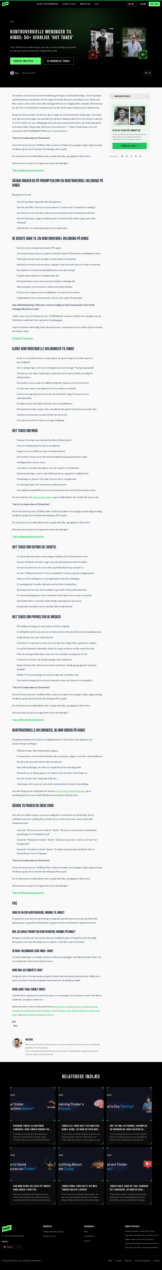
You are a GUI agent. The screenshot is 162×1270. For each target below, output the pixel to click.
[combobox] (12, 1247)
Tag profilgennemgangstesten (28, 170)
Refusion (128, 1261)
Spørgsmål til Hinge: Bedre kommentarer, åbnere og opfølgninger (141, 1243)
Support (87, 1241)
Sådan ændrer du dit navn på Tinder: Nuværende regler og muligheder (139, 1239)
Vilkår (110, 1261)
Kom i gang (154, 4)
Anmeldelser (85, 4)
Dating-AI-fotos (69, 4)
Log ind (143, 4)
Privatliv (118, 1261)
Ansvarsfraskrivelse (142, 1261)
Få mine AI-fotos (128, 146)
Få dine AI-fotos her (22, 338)
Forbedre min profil (23, 61)
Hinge (15, 1026)
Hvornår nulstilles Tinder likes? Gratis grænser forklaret (140, 1231)
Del (146, 73)
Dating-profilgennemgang (47, 4)
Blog (97, 4)
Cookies (157, 1261)
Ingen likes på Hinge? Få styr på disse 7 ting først (142, 1235)
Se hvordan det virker (58, 61)
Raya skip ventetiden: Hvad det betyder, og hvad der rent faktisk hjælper (142, 1247)
